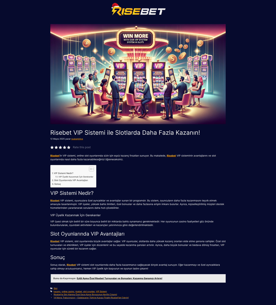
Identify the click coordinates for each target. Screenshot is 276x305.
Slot (55, 288)
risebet (78, 291)
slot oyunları (89, 291)
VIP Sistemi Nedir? (63, 173)
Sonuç (57, 184)
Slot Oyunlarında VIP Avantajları (71, 180)
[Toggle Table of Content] (90, 169)
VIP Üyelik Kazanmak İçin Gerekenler (76, 177)
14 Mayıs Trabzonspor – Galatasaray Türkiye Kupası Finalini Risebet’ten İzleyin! (91, 297)
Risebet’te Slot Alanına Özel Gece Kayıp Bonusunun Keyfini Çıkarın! (85, 294)
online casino (68, 291)
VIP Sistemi (101, 291)
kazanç (57, 291)
